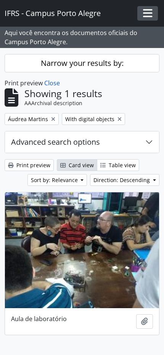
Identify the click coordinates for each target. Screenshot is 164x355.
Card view (80, 165)
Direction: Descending (122, 180)
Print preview (32, 165)
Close (52, 83)
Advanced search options (55, 142)
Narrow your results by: (82, 63)
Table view (121, 165)
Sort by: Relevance (55, 180)
